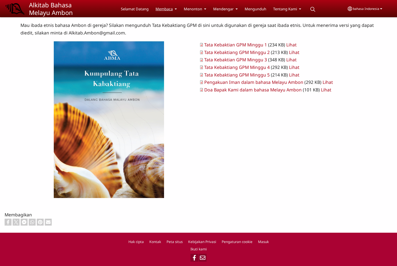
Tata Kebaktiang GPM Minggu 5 (237, 75)
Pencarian (312, 9)
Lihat (291, 45)
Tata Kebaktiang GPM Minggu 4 (237, 67)
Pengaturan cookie (237, 241)
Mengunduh (255, 8)
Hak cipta (136, 241)
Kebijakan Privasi (202, 241)
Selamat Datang (135, 8)
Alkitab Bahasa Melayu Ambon (51, 9)
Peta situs (175, 241)
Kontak (155, 241)
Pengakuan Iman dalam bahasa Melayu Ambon (253, 82)
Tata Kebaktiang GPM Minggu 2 (237, 52)
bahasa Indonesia (366, 8)
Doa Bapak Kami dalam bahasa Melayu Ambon (253, 90)
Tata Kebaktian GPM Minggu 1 (235, 45)
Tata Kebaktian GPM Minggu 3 (235, 60)
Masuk (263, 241)
